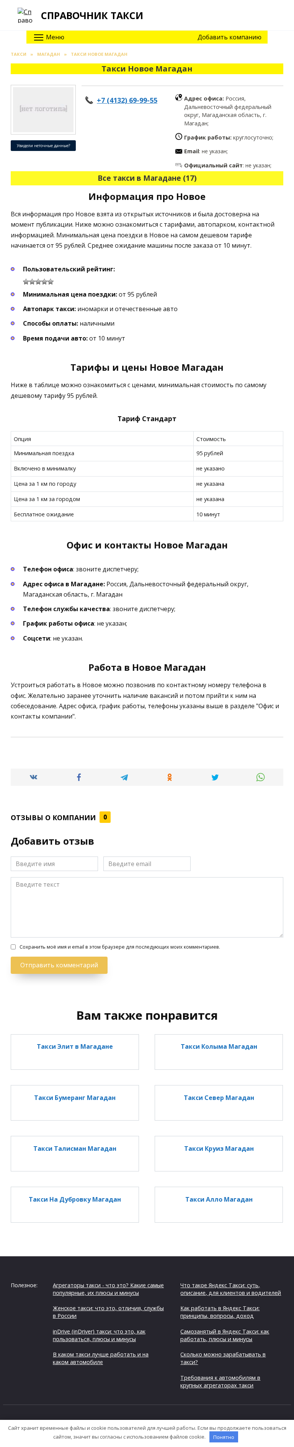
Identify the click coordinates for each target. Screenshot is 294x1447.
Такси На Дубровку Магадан (75, 1199)
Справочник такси (92, 15)
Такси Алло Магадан (219, 1199)
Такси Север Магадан (219, 1097)
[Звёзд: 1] (26, 282)
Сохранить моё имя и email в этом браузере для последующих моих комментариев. (120, 947)
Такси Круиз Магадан (219, 1148)
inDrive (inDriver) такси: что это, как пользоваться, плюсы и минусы (99, 1335)
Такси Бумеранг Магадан (75, 1097)
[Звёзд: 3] (38, 282)
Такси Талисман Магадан (74, 1148)
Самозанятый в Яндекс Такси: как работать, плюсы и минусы (224, 1335)
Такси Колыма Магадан (219, 1046)
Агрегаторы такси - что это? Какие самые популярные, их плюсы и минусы (108, 1289)
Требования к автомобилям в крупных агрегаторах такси (220, 1381)
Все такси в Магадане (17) (147, 178)
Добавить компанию (229, 37)
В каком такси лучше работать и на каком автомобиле (101, 1358)
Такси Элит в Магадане (75, 1046)
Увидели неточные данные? (43, 145)
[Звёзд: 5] (50, 282)
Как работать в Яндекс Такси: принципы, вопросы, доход (220, 1311)
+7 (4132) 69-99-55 (127, 100)
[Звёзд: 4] (44, 282)
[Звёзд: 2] (32, 282)
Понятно (223, 1437)
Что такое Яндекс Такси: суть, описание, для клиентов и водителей (230, 1289)
